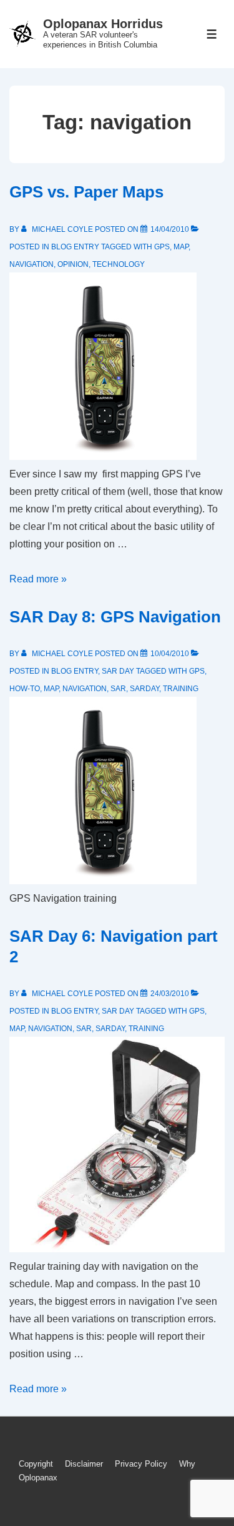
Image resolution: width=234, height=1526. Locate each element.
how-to (24, 688)
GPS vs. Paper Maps (86, 191)
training (180, 688)
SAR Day (118, 671)
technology (118, 264)
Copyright (36, 1464)
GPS (162, 246)
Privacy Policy (141, 1464)
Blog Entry (75, 246)
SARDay (144, 688)
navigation (31, 264)
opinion (73, 264)
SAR (118, 688)
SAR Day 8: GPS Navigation (115, 616)
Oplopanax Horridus (103, 24)
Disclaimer (84, 1464)
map (180, 246)
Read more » (38, 579)
